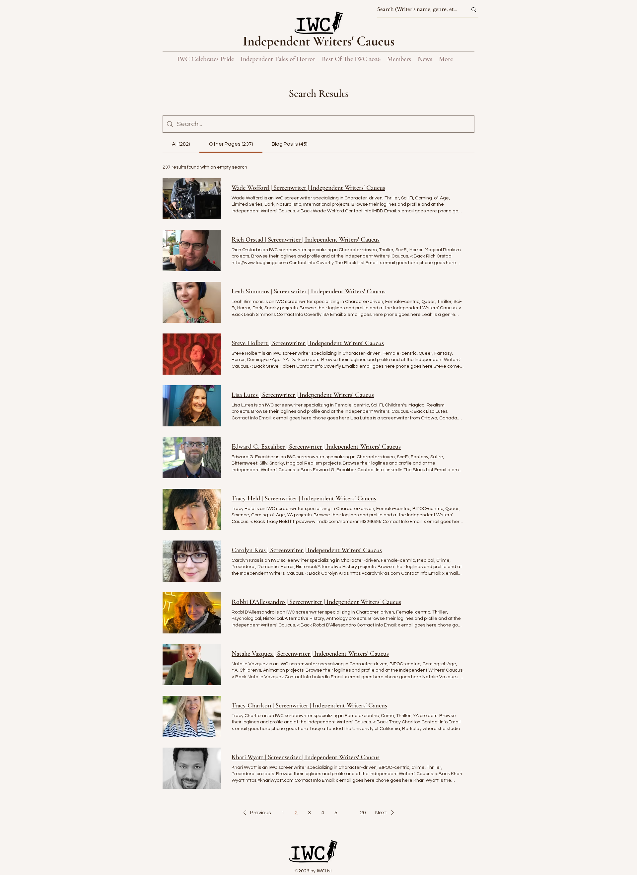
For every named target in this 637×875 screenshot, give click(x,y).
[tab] (181, 144)
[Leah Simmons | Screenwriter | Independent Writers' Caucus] (192, 302)
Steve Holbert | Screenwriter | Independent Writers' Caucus (308, 343)
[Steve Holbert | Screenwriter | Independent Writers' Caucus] (192, 354)
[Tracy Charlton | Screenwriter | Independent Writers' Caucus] (192, 716)
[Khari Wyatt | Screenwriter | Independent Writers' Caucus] (192, 768)
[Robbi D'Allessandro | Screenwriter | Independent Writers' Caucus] (192, 612)
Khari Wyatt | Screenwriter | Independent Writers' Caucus (306, 757)
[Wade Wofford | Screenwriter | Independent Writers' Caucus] (192, 198)
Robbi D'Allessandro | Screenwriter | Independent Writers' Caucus (316, 602)
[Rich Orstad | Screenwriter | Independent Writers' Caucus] (192, 250)
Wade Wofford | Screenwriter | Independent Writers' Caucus (308, 188)
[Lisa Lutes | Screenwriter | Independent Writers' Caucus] (192, 405)
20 (363, 812)
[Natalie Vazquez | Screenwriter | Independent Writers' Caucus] (192, 664)
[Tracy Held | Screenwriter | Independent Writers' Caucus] (192, 509)
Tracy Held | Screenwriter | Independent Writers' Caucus (304, 498)
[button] (256, 812)
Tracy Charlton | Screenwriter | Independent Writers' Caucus (309, 705)
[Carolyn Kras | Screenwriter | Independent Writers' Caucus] (192, 561)
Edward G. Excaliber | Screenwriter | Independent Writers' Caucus (316, 447)
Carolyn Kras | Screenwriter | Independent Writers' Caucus (307, 550)
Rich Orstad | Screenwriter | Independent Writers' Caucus (306, 240)
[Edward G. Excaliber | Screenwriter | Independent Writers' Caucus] (192, 457)
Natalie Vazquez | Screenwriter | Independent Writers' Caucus (310, 654)
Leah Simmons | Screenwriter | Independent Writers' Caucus (309, 291)
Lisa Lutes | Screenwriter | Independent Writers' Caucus (303, 395)
